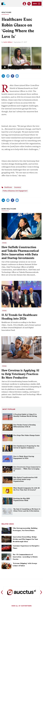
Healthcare (6, 12)
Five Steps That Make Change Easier (26, 435)
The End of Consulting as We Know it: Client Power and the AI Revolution (26, 510)
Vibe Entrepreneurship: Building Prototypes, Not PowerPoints (25, 529)
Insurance (17, 187)
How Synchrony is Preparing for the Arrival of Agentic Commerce (26, 447)
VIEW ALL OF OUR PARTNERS (21, 606)
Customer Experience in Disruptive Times (26, 547)
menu (35, 4)
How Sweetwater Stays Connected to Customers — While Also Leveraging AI (26, 469)
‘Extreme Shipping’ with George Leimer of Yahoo (25, 564)
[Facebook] (12, 76)
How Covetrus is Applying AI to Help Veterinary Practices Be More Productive (20, 374)
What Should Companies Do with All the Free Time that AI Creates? (26, 489)
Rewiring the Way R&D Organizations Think (21, 499)
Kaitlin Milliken (8, 42)
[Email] (17, 76)
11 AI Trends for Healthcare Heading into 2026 (19, 316)
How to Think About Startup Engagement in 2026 (23, 457)
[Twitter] (8, 76)
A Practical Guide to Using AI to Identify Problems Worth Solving (25, 415)
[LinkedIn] (3, 76)
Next (41, 592)
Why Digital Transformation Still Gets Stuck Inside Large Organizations (25, 479)
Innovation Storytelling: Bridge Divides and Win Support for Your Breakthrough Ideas (25, 539)
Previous (2, 592)
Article (4, 243)
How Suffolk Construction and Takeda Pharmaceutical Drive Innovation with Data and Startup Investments (20, 252)
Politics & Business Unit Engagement (15, 191)
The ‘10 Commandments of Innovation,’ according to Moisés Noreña (25, 557)
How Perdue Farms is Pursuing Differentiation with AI (24, 426)
